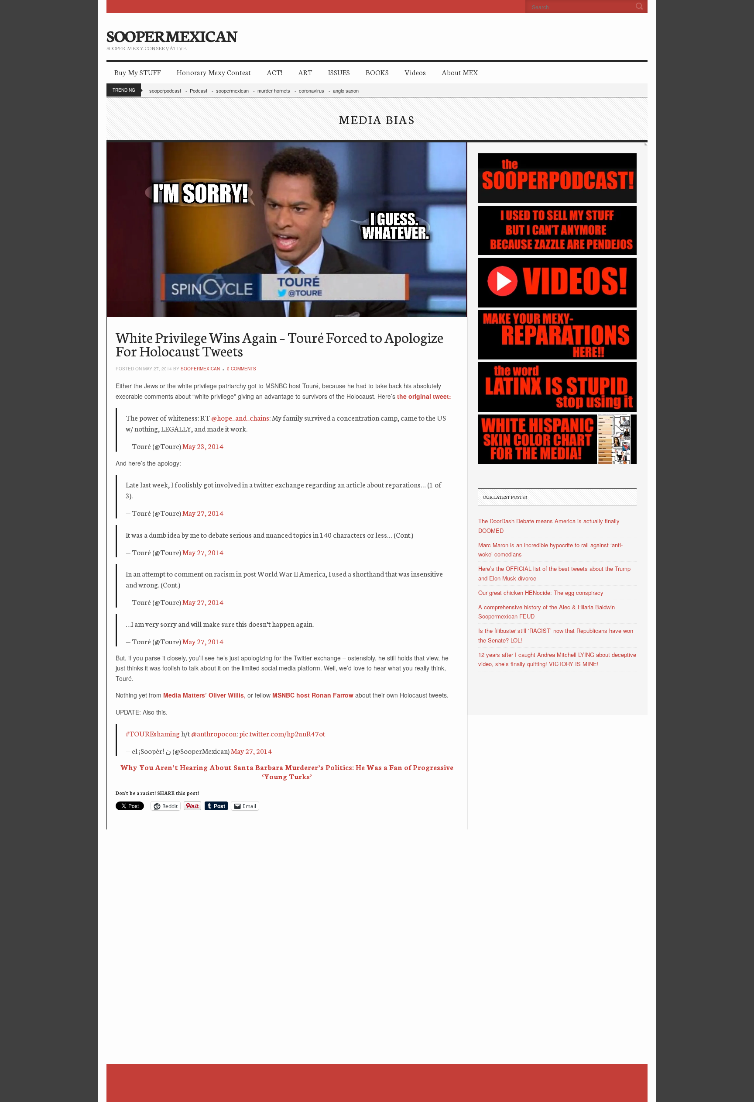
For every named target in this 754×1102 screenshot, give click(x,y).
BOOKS (377, 72)
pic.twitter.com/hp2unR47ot (282, 733)
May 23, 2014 (202, 446)
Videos (415, 72)
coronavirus (311, 90)
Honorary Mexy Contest (214, 72)
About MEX (460, 72)
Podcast (198, 90)
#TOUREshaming (153, 733)
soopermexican (232, 90)
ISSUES (339, 72)
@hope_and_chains (240, 417)
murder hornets (273, 90)
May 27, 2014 (202, 513)
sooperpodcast (165, 90)
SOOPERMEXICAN (171, 35)
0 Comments (241, 369)
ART (305, 72)
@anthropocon (213, 733)
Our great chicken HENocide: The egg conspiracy (540, 592)
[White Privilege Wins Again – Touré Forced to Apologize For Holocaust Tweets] (287, 229)
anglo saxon (346, 90)
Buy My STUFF (137, 72)
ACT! (274, 72)
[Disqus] (286, 938)
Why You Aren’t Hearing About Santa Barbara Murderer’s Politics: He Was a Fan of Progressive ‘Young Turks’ (286, 771)
